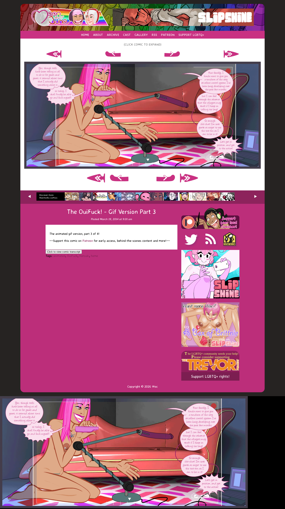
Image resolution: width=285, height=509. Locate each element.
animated (59, 256)
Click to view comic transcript (63, 251)
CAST (127, 35)
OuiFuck (72, 256)
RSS (154, 35)
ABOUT (98, 35)
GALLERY (141, 35)
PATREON (167, 35)
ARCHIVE (113, 35)
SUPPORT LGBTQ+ (191, 35)
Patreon (87, 241)
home (94, 256)
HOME (85, 35)
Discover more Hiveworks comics (48, 196)
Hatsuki (84, 256)
